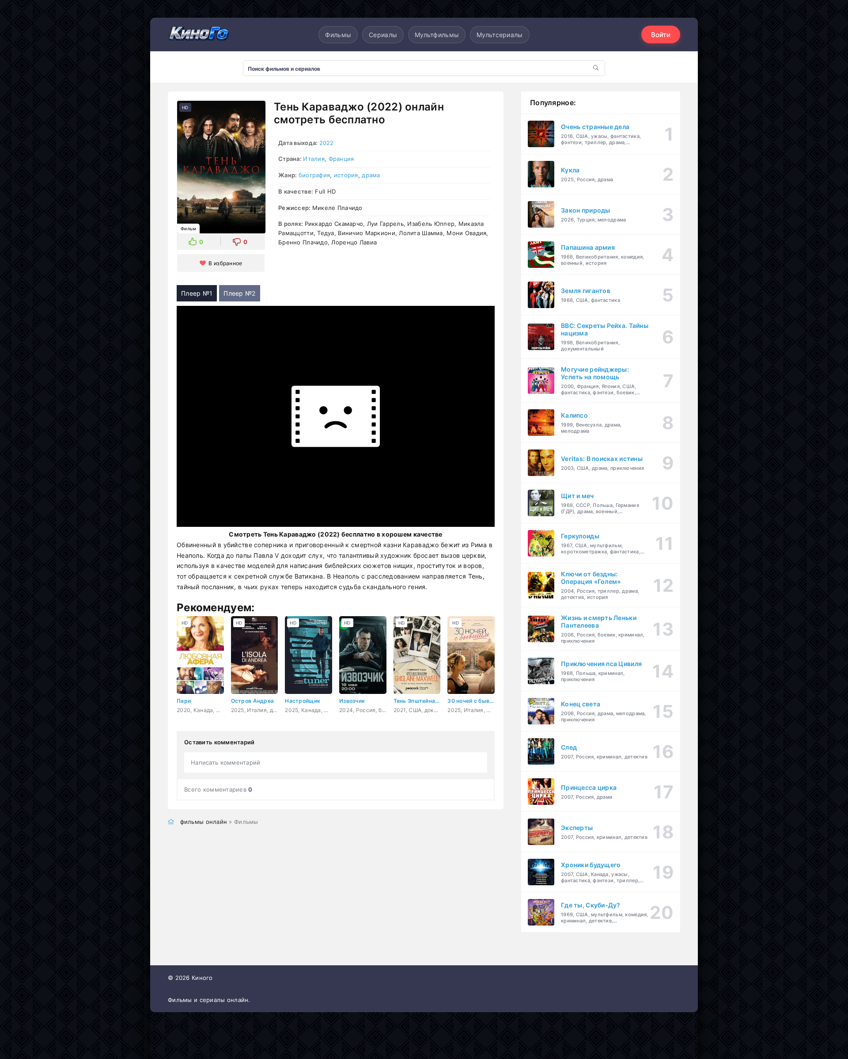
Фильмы (338, 34)
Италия (314, 158)
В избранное (225, 263)
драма (371, 175)
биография (314, 175)
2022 (326, 142)
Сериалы (383, 34)
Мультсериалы (499, 34)
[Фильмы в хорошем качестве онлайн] (199, 34)
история (346, 175)
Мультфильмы (437, 34)
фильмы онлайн (203, 821)
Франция (341, 158)
